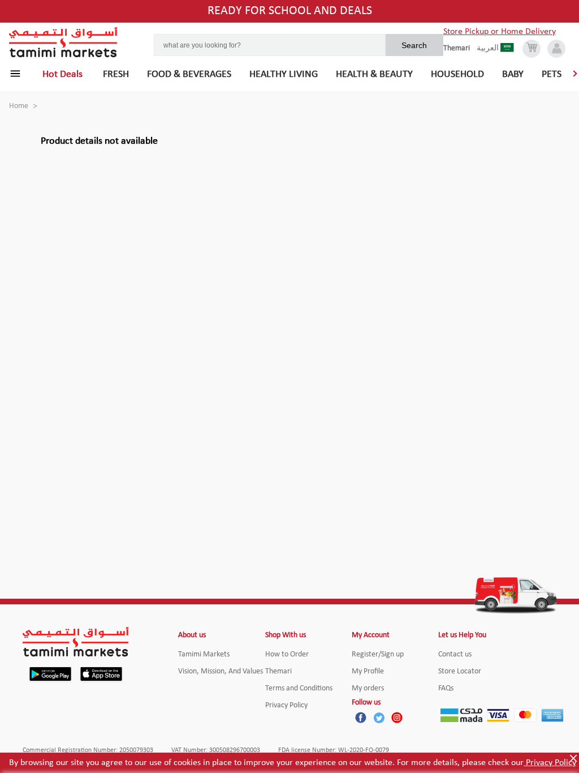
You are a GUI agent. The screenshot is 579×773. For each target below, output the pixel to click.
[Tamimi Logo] (63, 42)
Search (414, 45)
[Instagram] (397, 717)
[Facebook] (361, 717)
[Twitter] (379, 717)
